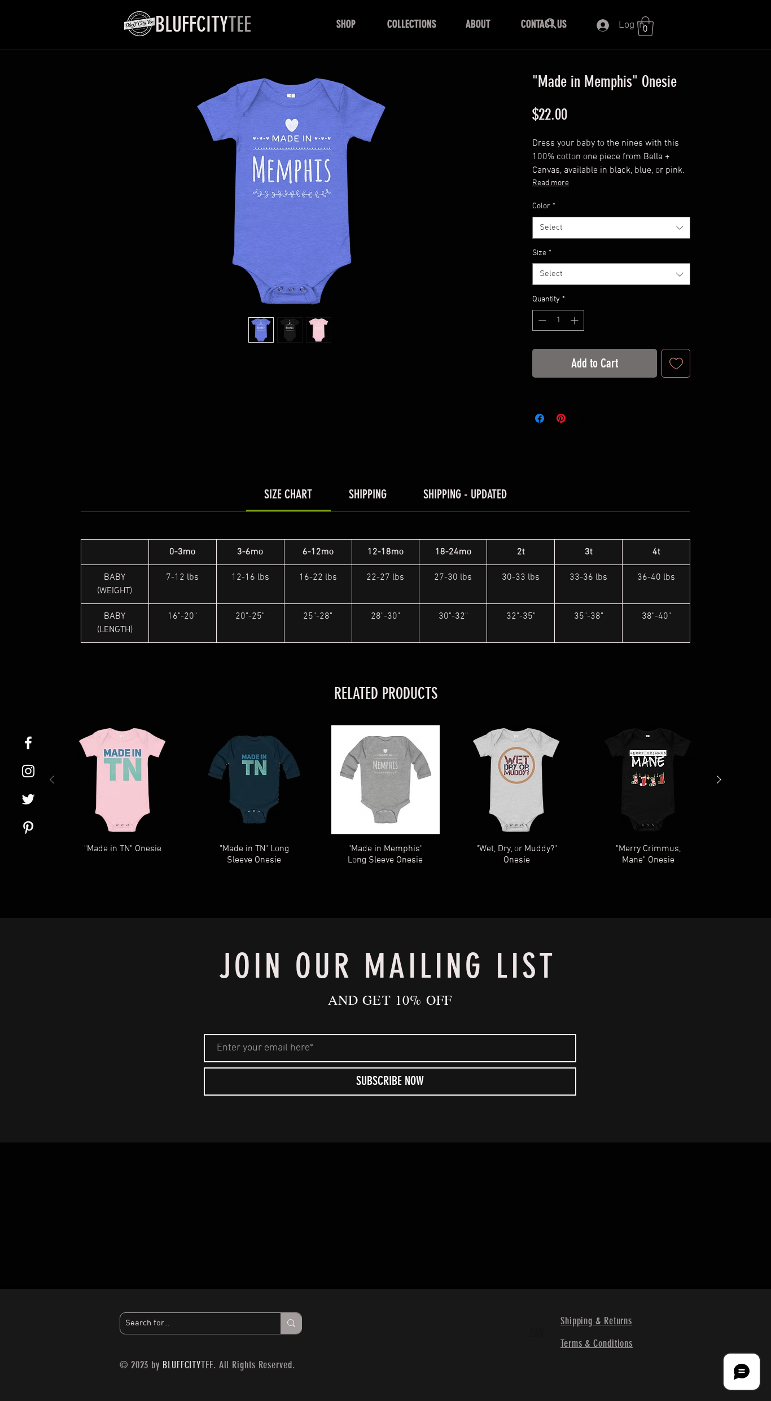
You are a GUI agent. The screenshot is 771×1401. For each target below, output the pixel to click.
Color (543, 206)
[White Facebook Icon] (28, 742)
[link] (288, 494)
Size (541, 253)
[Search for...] (291, 1323)
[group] (385, 807)
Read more (550, 183)
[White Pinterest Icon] (28, 827)
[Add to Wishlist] (676, 363)
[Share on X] (582, 418)
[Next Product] (719, 779)
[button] (346, 24)
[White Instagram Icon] (28, 771)
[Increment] (575, 320)
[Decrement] (541, 320)
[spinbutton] (558, 320)
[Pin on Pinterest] (561, 418)
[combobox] (611, 228)
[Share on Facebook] (539, 418)
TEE (203, 24)
